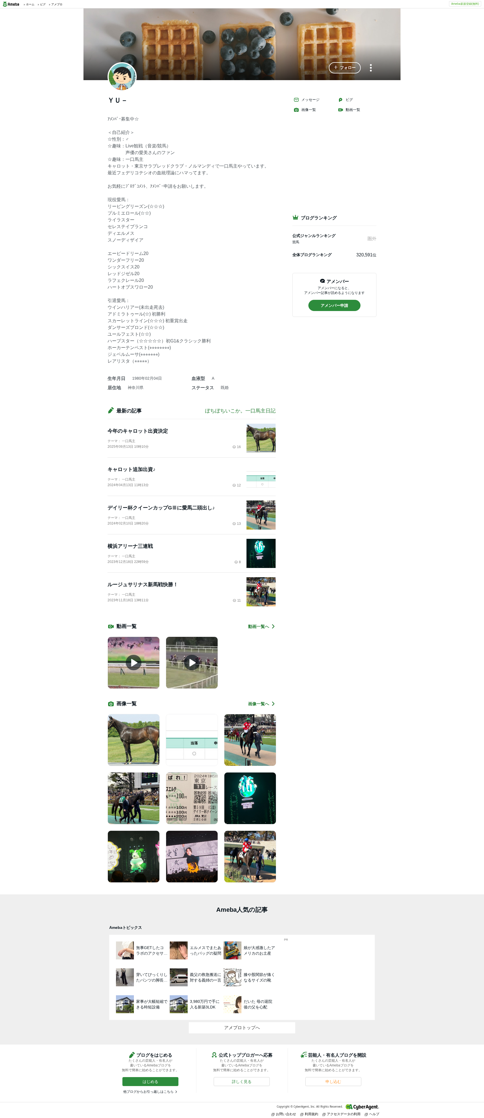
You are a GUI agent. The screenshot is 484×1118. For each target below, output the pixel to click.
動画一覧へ (258, 626)
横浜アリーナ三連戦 (130, 546)
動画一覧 (353, 110)
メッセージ (310, 100)
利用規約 (311, 1114)
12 (239, 485)
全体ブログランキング (312, 254)
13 (239, 524)
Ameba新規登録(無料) (465, 4)
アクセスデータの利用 (343, 1114)
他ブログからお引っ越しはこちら (148, 1092)
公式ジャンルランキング (314, 235)
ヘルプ (374, 1114)
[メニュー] (370, 68)
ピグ (349, 100)
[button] (345, 67)
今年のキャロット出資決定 (138, 431)
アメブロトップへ (242, 1027)
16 (239, 447)
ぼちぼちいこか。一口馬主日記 (240, 411)
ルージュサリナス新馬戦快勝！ (143, 584)
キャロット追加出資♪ (131, 469)
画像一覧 (308, 110)
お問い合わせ (286, 1114)
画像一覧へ (258, 703)
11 (239, 600)
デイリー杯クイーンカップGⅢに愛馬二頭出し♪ (161, 508)
